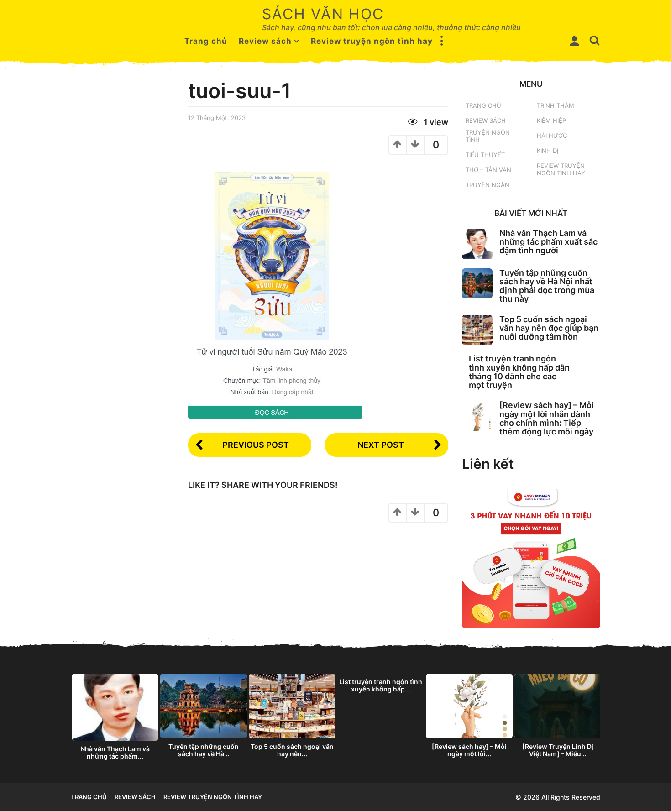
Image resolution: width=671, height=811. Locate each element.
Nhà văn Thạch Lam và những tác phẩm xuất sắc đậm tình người (548, 242)
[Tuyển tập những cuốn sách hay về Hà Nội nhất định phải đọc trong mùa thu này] (477, 283)
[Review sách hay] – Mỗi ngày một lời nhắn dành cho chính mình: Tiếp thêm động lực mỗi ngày (546, 418)
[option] (115, 719)
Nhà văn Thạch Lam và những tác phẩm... (115, 752)
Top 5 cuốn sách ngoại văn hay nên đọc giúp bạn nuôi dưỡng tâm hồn (548, 328)
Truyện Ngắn (487, 184)
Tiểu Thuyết (485, 154)
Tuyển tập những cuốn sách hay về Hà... (203, 750)
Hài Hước (552, 135)
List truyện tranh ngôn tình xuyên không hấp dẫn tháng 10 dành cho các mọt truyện (519, 372)
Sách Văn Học (323, 14)
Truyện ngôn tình (488, 136)
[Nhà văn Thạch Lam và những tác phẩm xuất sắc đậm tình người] (477, 244)
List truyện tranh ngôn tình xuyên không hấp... (380, 685)
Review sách (265, 41)
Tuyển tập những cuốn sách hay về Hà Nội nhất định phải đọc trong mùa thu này (546, 286)
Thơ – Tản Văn (488, 169)
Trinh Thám (555, 105)
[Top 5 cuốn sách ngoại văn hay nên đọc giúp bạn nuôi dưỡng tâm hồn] (477, 330)
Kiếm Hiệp (551, 120)
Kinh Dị (547, 150)
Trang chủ (205, 41)
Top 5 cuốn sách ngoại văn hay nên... (292, 750)
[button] (442, 41)
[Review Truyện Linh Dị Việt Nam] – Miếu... (557, 750)
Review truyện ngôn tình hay (372, 41)
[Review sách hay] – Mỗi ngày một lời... (469, 750)
